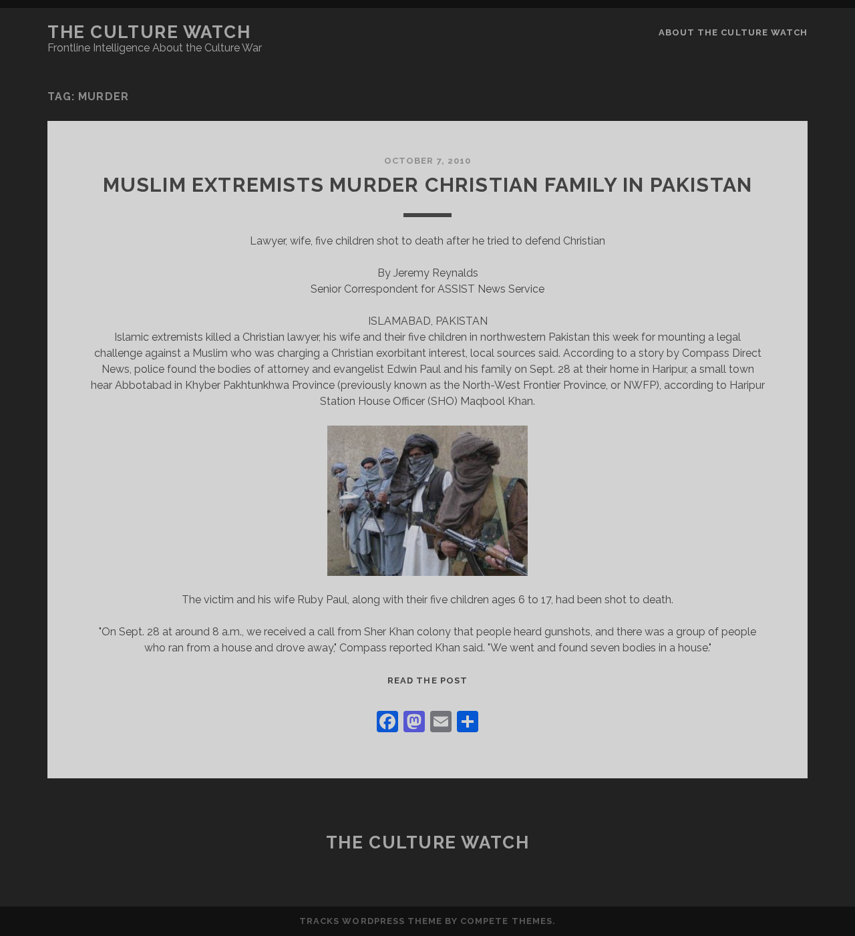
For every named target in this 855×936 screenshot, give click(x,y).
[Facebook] (387, 723)
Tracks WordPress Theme (370, 921)
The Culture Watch (149, 32)
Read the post (427, 680)
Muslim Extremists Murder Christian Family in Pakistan (428, 184)
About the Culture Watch (733, 32)
